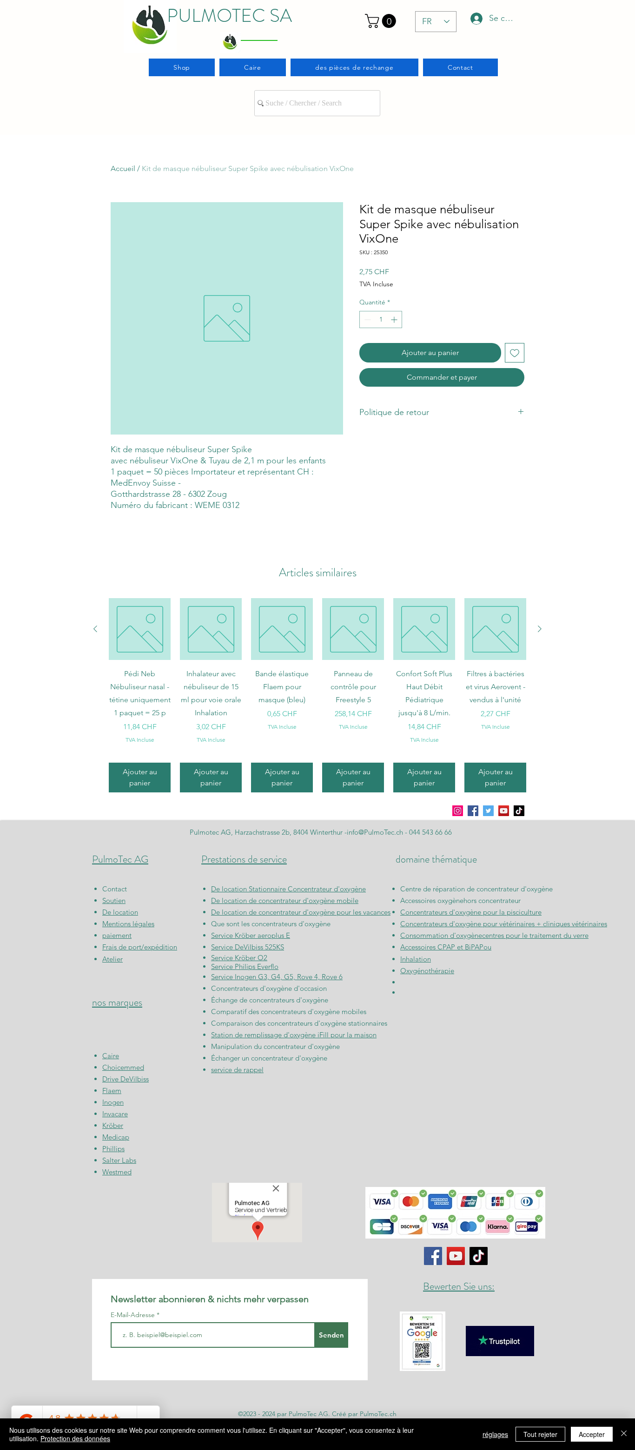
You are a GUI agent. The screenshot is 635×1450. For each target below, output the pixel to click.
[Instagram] (457, 810)
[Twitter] (488, 810)
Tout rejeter (540, 1434)
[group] (317, 695)
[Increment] (395, 319)
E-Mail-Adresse (134, 1315)
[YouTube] (503, 810)
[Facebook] (473, 810)
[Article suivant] (539, 628)
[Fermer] (623, 1434)
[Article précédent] (95, 628)
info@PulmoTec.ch (375, 832)
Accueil (123, 168)
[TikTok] (519, 810)
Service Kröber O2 (239, 957)
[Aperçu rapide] (140, 629)
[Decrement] (366, 319)
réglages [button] (495, 1434)
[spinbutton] (380, 319)
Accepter (592, 1434)
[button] (382, 21)
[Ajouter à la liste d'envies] (514, 352)
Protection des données (75, 1438)
